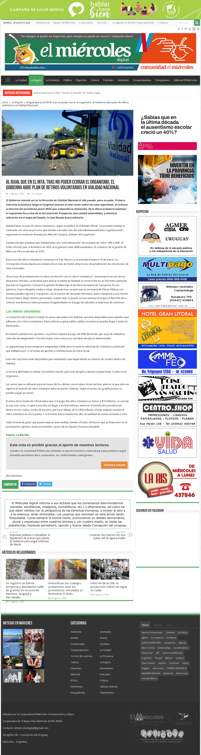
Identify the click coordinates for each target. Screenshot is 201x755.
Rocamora (171, 637)
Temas (145, 624)
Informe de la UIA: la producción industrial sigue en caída (108, 586)
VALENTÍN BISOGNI (151, 673)
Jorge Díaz (147, 658)
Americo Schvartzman (152, 632)
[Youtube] (189, 29)
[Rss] (178, 29)
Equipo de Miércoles (64, 22)
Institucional (43, 22)
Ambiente (123, 80)
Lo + (169, 624)
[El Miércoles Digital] (100, 51)
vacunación (169, 643)
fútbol (185, 663)
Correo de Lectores (81, 656)
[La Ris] (167, 478)
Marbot (168, 658)
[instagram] (194, 29)
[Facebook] (182, 29)
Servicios (102, 22)
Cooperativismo (142, 80)
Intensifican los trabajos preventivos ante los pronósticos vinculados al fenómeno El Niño (65, 588)
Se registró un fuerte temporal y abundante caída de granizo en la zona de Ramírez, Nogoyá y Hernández (25, 590)
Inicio (5, 102)
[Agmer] (167, 235)
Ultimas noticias (109, 686)
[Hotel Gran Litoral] (167, 328)
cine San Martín (149, 678)
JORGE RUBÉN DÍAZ (151, 643)
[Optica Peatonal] (167, 295)
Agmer (145, 637)
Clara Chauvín (148, 663)
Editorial (75, 674)
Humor (104, 637)
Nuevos (158, 624)
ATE (157, 653)
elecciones (158, 668)
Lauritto (162, 663)
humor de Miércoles (173, 653)
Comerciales (78, 644)
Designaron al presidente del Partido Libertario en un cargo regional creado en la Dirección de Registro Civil (91, 92)
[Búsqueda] (197, 23)
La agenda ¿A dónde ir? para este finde (133, 22)
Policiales (108, 80)
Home (8, 80)
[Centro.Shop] (167, 414)
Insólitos (105, 644)
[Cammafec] (167, 362)
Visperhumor (107, 692)
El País (74, 680)
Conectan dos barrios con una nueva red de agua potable (107, 535)
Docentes (174, 663)
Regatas (145, 668)
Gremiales (105, 631)
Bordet (158, 658)
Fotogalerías (162, 80)
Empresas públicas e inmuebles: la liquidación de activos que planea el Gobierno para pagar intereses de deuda (30, 538)
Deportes (81, 80)
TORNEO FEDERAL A (176, 668)
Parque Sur (147, 653)
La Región (36, 80)
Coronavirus (157, 637)
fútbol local (181, 673)
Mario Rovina (148, 648)
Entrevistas (77, 686)
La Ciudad (21, 80)
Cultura (95, 80)
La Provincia (52, 80)
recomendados (181, 648)
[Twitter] (185, 29)
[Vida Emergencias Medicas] (167, 442)
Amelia (74, 637)
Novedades (106, 668)
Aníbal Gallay (164, 648)
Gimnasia (170, 632)
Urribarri (180, 658)
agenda (182, 643)
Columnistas (86, 22)
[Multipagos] (167, 269)
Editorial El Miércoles (185, 80)
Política (68, 80)
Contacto (163, 22)
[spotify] (198, 29)
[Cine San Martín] (167, 388)
